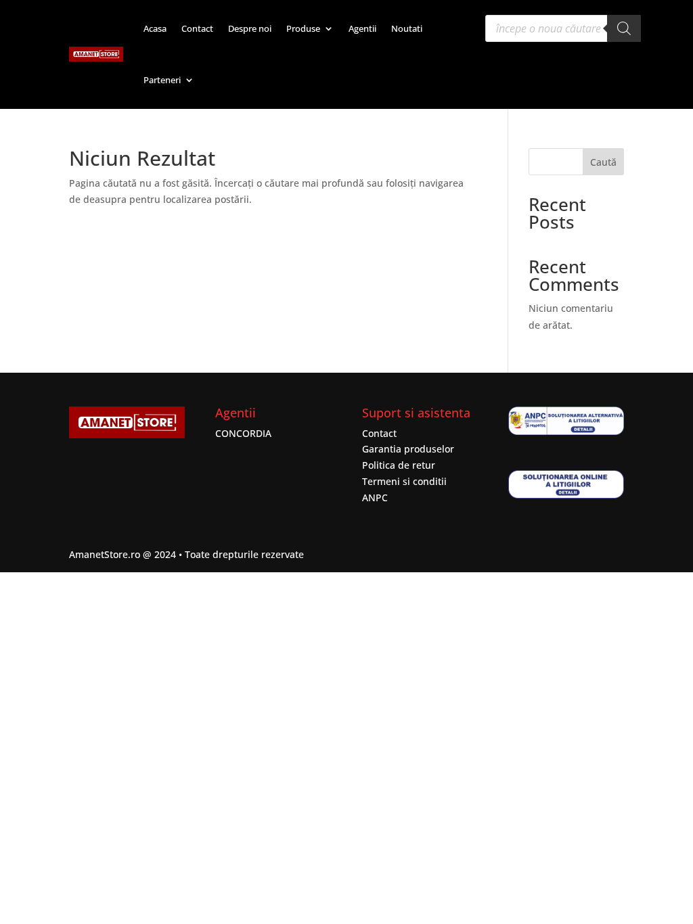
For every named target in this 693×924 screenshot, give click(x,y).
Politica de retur (398, 465)
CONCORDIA (243, 433)
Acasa (154, 28)
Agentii (362, 28)
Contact (197, 28)
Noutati (406, 28)
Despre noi (249, 28)
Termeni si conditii (404, 481)
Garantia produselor (408, 448)
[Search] (624, 28)
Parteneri (162, 80)
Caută (603, 162)
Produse (303, 28)
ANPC (375, 497)
